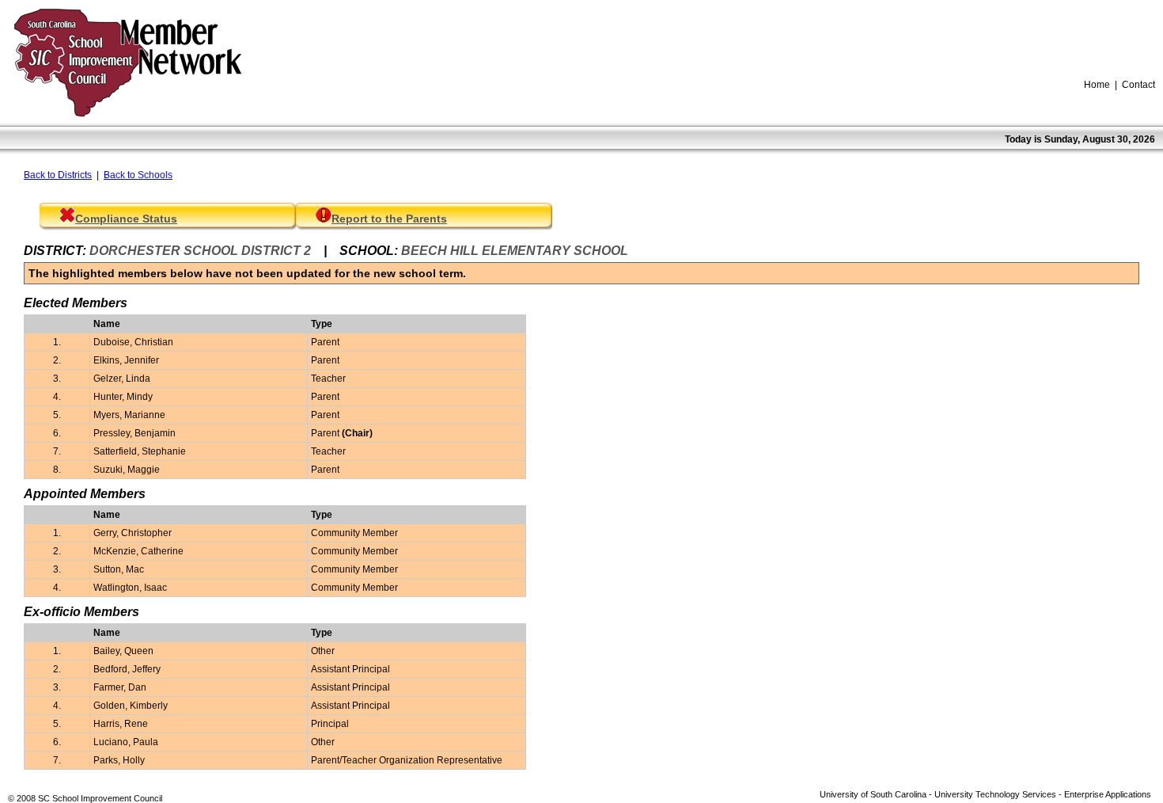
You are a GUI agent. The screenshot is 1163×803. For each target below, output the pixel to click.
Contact (1138, 84)
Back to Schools (138, 175)
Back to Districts (58, 175)
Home (1097, 84)
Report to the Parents (389, 218)
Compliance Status (126, 218)
